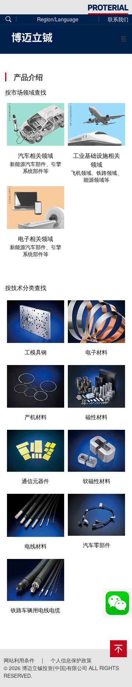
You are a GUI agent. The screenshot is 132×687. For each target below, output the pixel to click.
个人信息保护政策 (71, 660)
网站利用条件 (19, 660)
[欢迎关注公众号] (117, 603)
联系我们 (118, 19)
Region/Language (57, 19)
